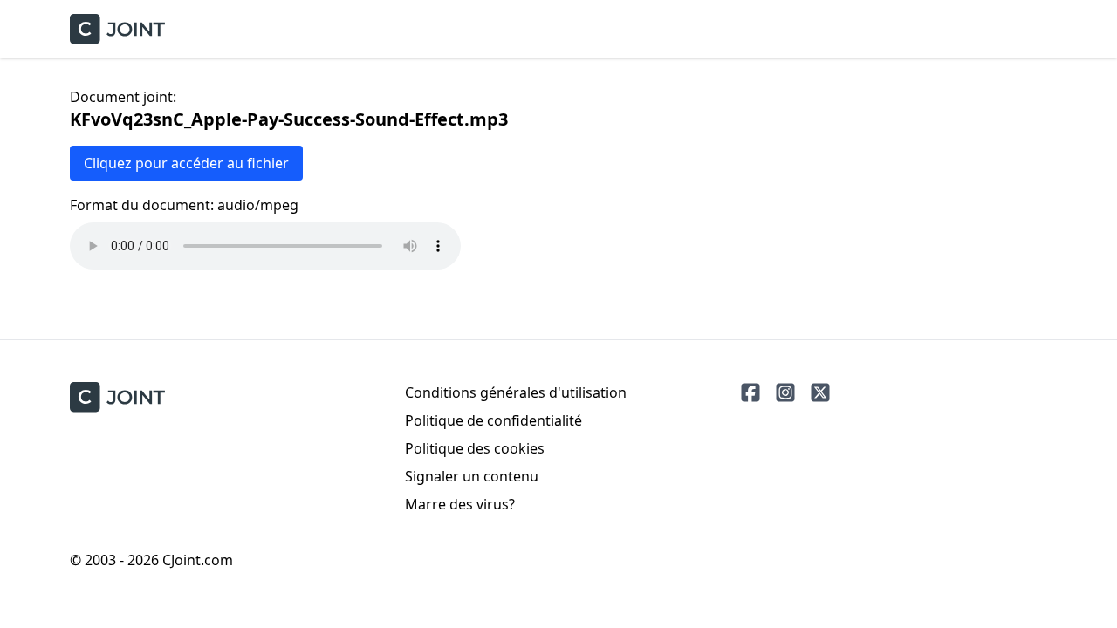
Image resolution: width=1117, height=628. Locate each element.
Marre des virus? (460, 504)
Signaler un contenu (471, 476)
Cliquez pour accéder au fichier (186, 163)
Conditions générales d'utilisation (516, 392)
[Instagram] (785, 392)
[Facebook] (750, 392)
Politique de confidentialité (493, 420)
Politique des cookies (475, 448)
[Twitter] (820, 392)
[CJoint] (117, 397)
